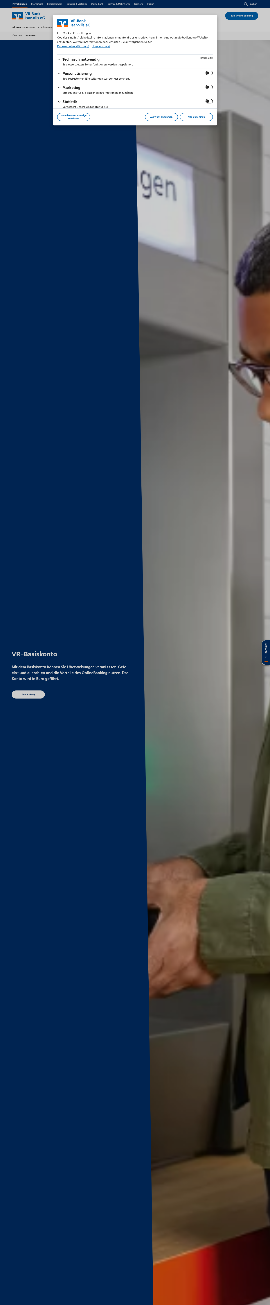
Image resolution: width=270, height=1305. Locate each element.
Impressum (100, 46)
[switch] (209, 73)
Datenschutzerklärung (72, 46)
